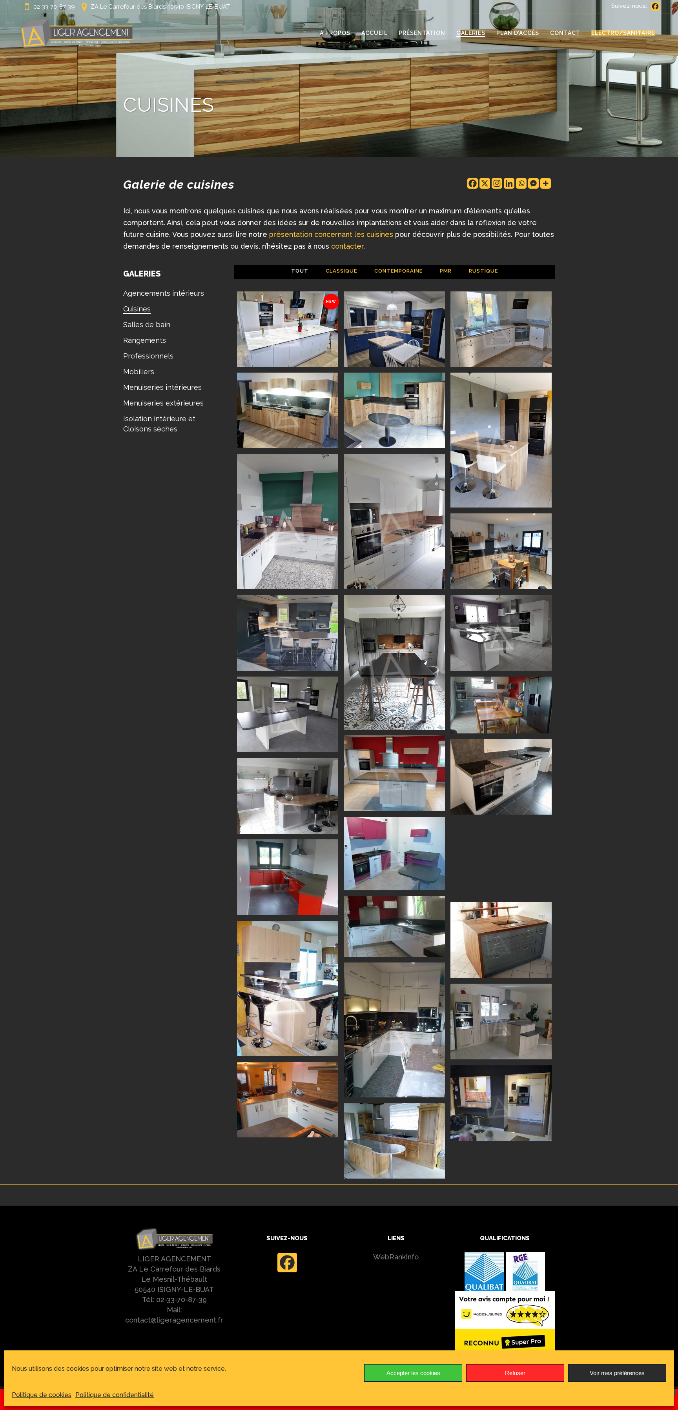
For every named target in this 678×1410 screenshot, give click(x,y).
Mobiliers (138, 372)
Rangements (144, 340)
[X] (484, 183)
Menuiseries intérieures (162, 387)
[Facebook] (655, 6)
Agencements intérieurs (163, 293)
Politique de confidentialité (114, 1395)
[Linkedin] (509, 183)
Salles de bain (146, 324)
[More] (545, 183)
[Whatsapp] (521, 183)
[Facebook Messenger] (533, 183)
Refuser (515, 1373)
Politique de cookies (41, 1395)
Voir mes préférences (617, 1373)
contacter (347, 246)
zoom (272, 334)
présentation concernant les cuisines (331, 234)
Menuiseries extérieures (163, 403)
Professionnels (148, 356)
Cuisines (137, 309)
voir (305, 334)
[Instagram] (497, 183)
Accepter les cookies (413, 1373)
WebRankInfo (396, 1257)
